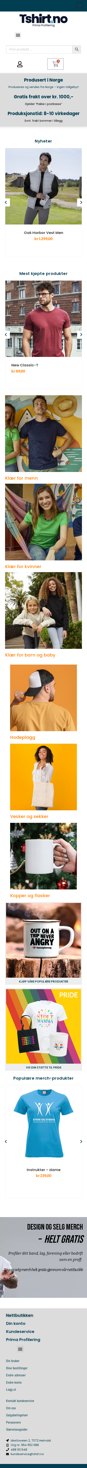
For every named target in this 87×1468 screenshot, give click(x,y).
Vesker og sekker (29, 816)
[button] (79, 5)
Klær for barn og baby (30, 655)
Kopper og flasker (30, 895)
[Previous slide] (6, 202)
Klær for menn (21, 478)
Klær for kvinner (23, 566)
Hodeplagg (22, 737)
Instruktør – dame (43, 1169)
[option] (43, 202)
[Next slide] (81, 202)
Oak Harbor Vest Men (43, 232)
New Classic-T (24, 365)
